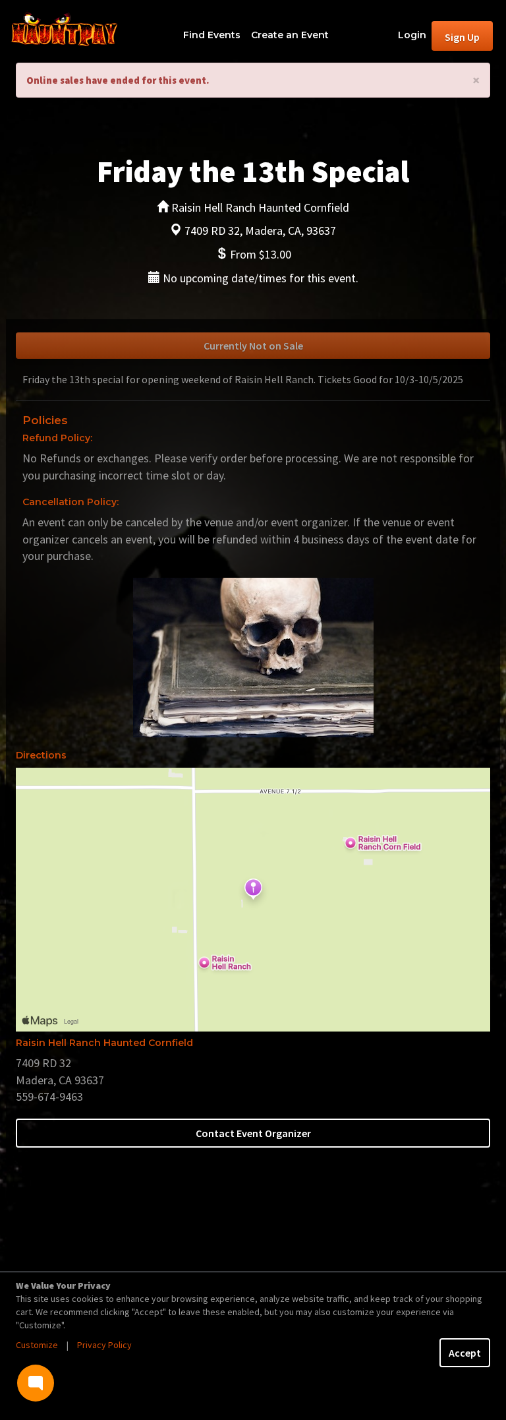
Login (412, 35)
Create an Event (290, 35)
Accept (465, 1352)
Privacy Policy (104, 1345)
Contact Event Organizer (253, 1133)
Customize (37, 1345)
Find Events (211, 35)
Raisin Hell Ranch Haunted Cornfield (104, 1043)
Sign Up (462, 37)
